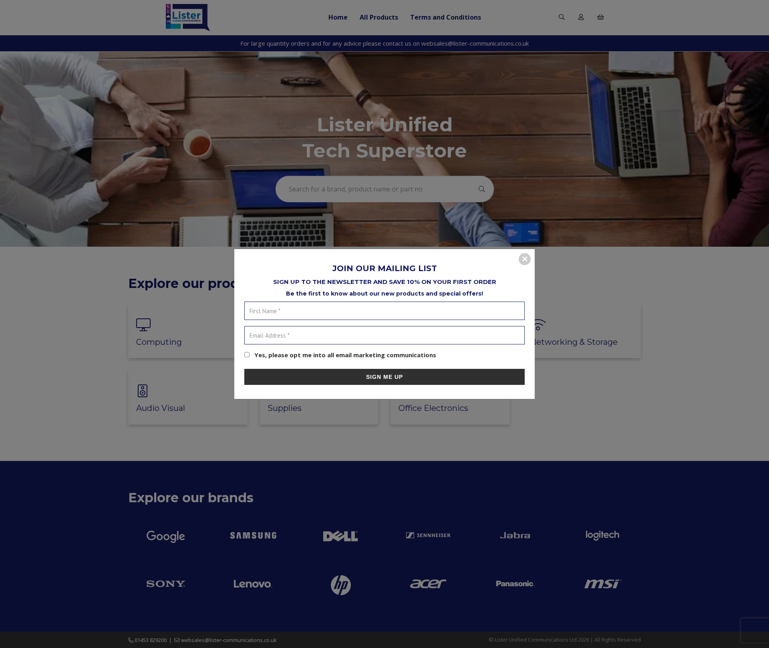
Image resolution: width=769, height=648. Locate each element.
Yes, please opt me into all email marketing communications (344, 355)
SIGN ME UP (384, 377)
